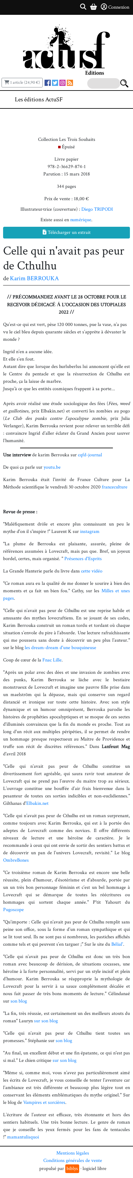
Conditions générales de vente (72, 1160)
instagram (90, 531)
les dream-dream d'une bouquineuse (60, 647)
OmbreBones (16, 860)
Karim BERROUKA (34, 278)
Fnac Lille (52, 660)
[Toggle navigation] (109, 99)
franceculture (114, 487)
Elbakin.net (37, 803)
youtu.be (52, 467)
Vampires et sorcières (44, 1102)
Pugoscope (13, 909)
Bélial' (117, 944)
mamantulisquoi (23, 1137)
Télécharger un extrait (68, 232)
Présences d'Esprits (83, 558)
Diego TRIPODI (97, 209)
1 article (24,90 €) (24, 82)
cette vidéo (91, 571)
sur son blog (46, 1021)
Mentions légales (72, 1153)
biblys (72, 1168)
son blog (19, 1001)
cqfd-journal (90, 455)
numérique (80, 220)
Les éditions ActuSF (39, 99)
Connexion (118, 7)
